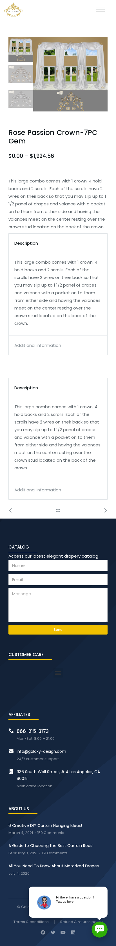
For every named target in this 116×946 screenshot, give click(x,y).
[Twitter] (53, 932)
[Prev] (13, 510)
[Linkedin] (73, 932)
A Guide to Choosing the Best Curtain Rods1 (50, 845)
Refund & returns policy (81, 922)
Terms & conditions (31, 922)
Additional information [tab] (37, 345)
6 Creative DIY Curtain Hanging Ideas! (45, 825)
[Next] (102, 510)
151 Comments (55, 853)
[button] (58, 673)
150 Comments (50, 833)
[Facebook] (43, 932)
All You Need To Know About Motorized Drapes (53, 866)
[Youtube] (63, 932)
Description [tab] (26, 243)
